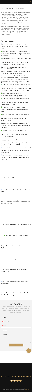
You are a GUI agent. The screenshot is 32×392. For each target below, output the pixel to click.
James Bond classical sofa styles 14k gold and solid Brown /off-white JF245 (15, 144)
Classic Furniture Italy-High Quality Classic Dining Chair (14, 270)
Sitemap (27, 389)
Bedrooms (20, 180)
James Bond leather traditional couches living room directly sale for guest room (15, 72)
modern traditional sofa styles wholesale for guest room (15, 158)
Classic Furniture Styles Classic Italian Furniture (16, 224)
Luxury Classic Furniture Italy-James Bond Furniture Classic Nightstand (14, 294)
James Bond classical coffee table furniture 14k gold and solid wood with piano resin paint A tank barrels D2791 (16, 89)
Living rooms (5, 180)
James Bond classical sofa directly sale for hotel (14, 47)
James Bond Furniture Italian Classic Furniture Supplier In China (15, 202)
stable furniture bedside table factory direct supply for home (15, 119)
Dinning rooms (13, 180)
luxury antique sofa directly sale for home (14, 96)
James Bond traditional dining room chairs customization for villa (14, 103)
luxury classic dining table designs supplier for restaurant (15, 55)
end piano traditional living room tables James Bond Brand (15, 151)
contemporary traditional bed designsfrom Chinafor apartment (14, 135)
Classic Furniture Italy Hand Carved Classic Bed (14, 247)
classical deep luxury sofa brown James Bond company (15, 126)
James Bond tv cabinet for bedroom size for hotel (15, 110)
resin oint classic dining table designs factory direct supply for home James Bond (15, 63)
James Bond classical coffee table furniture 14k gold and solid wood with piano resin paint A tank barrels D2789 (16, 81)
